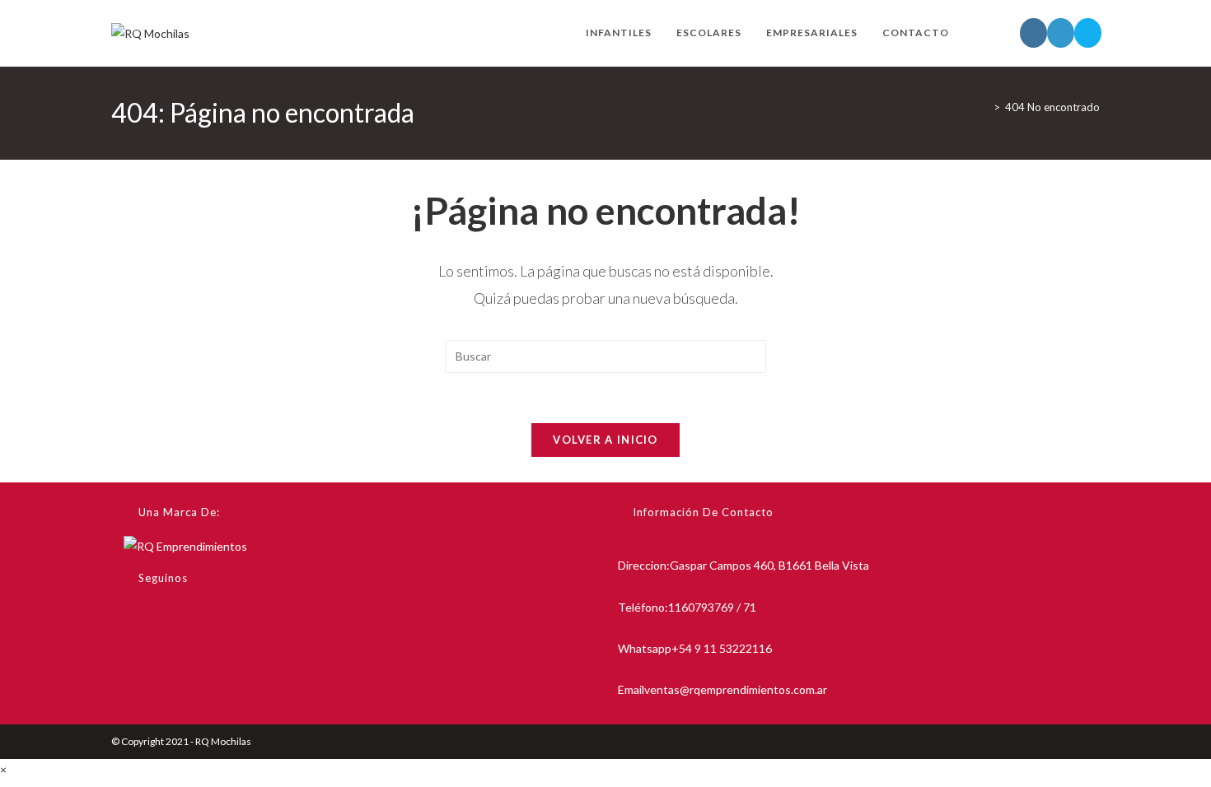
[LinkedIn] (128, 659)
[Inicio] (984, 107)
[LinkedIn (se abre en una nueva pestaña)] (1060, 33)
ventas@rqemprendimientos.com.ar (735, 689)
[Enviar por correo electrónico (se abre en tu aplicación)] (1087, 33)
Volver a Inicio (605, 439)
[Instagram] (128, 619)
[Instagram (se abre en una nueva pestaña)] (1033, 33)
